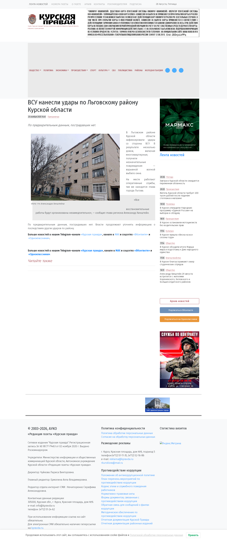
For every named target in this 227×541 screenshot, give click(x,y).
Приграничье (53, 117)
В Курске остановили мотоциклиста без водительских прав (178, 224)
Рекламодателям (117, 4)
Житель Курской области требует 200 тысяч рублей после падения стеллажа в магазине (179, 196)
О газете (76, 4)
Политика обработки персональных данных (127, 433)
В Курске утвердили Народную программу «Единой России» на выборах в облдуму (176, 211)
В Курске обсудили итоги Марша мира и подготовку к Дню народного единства (179, 250)
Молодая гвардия (154, 70)
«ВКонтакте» (140, 234)
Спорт (93, 70)
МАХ (117, 234)
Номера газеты (59, 4)
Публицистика (125, 70)
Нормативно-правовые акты (118, 493)
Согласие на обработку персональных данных (128, 436)
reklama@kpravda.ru (121, 459)
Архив (87, 4)
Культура (103, 70)
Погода (169, 177)
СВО (114, 70)
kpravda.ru (37, 527)
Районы (139, 70)
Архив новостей (179, 301)
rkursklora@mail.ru (112, 462)
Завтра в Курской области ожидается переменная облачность (179, 182)
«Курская (86, 234)
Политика (48, 70)
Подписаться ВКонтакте (180, 310)
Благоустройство (173, 258)
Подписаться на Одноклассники (180, 319)
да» (100, 234)
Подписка (135, 4)
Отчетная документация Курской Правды (125, 519)
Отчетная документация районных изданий (127, 523)
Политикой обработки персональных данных (156, 535)
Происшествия (78, 70)
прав (94, 234)
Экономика (61, 70)
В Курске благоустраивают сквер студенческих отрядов (177, 263)
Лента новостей (38, 4)
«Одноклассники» (38, 238)
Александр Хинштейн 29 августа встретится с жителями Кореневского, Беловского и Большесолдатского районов (176, 278)
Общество (34, 70)
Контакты (99, 4)
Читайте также (40, 261)
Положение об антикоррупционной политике (128, 475)
